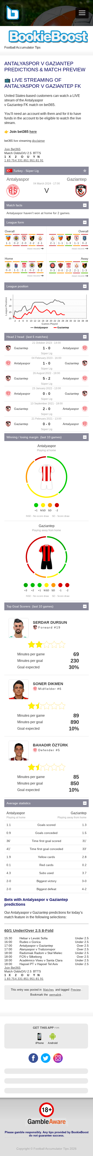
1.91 (40, 160)
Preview (76, 989)
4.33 (18, 160)
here (33, 132)
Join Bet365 (12, 149)
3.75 (12, 160)
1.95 (30, 160)
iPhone (39, 1043)
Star (85, 170)
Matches (48, 989)
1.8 (6, 160)
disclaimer (38, 140)
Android (53, 1043)
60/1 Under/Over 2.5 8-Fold (28, 930)
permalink (55, 994)
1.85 (24, 160)
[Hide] (85, 205)
